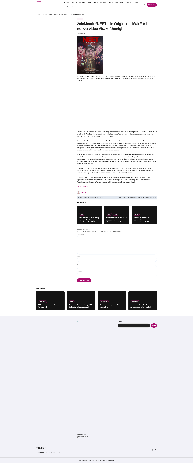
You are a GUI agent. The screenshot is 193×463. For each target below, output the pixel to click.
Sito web (79, 271)
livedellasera (128, 2)
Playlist (89, 2)
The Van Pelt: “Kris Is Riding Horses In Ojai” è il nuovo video (89, 220)
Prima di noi (42, 301)
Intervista (110, 2)
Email (79, 264)
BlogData (102, 460)
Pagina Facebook (82, 187)
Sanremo (135, 2)
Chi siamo (66, 2)
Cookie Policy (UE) (68, 6)
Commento (80, 234)
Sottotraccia (96, 2)
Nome (79, 256)
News (109, 214)
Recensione (103, 2)
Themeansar (110, 460)
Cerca (120, 321)
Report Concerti (119, 2)
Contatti (72, 2)
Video (80, 19)
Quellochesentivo (80, 2)
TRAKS (41, 448)
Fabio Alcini (84, 192)
